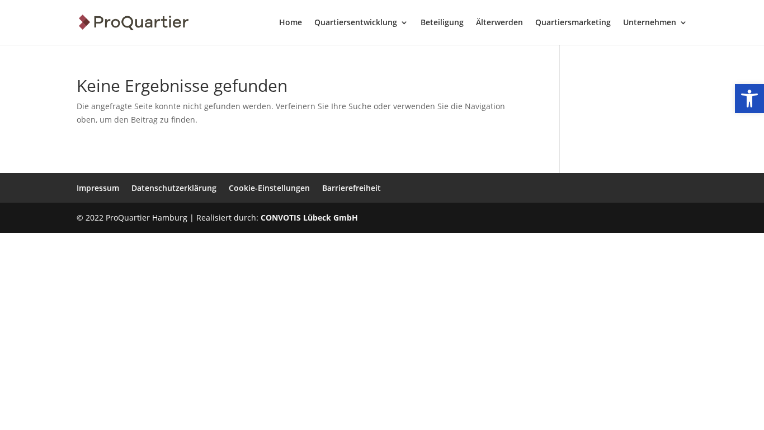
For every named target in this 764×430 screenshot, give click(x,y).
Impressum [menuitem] (98, 188)
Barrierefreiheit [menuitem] (351, 188)
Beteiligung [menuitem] (442, 22)
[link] (749, 98)
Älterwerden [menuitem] (499, 22)
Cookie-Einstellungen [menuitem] (269, 188)
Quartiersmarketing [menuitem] (573, 22)
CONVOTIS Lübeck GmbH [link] (309, 217)
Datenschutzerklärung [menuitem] (173, 188)
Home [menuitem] (290, 22)
